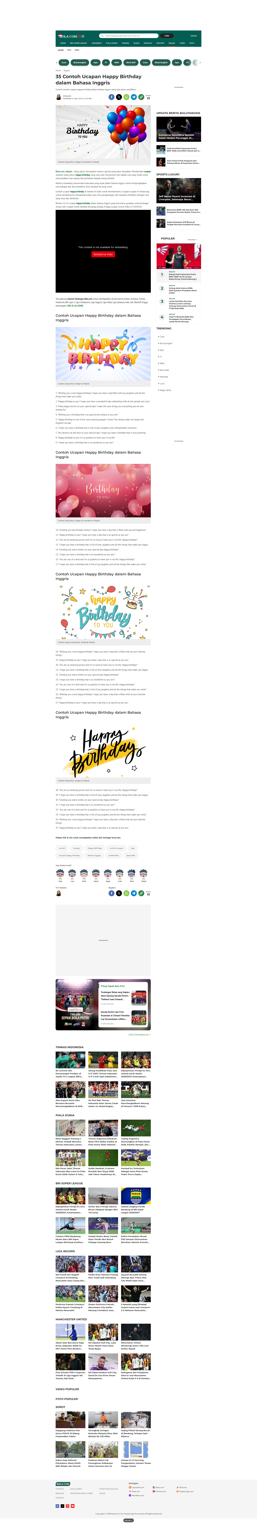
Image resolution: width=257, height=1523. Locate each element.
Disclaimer (76, 1489)
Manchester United (71, 1319)
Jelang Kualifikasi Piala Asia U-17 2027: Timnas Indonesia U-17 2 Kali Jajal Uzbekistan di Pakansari (102, 1073)
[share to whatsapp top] (126, 97)
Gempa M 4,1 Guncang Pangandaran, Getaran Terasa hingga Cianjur (136, 1463)
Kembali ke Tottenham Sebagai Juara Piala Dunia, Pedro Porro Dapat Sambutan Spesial (134, 1171)
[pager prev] (57, 62)
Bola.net (183, 1487)
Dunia (136, 43)
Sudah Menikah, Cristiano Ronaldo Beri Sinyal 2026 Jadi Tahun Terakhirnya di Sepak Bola (101, 1171)
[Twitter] (62, 1506)
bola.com (116, 1514)
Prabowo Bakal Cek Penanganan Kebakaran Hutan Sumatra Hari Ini (100, 1463)
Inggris (125, 43)
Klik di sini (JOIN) (75, 305)
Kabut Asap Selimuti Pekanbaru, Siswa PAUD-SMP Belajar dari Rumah (68, 1463)
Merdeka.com (138, 1495)
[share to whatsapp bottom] (126, 893)
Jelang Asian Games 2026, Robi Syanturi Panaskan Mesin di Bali (183, 290)
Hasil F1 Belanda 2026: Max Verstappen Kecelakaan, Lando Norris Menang (181, 319)
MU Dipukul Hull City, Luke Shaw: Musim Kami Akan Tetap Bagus (102, 1346)
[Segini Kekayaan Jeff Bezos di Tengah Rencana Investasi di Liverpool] (160, 223)
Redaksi (60, 1493)
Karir (102, 1493)
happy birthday (83, 174)
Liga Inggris (65, 1251)
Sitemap (60, 1498)
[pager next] (200, 62)
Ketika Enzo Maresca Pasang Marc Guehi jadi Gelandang (103, 1276)
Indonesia (97, 43)
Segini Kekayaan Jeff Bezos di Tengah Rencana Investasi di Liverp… (184, 223)
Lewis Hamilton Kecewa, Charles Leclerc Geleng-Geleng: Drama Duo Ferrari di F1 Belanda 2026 (182, 304)
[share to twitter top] (119, 97)
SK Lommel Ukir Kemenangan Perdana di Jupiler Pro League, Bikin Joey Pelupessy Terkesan (68, 1073)
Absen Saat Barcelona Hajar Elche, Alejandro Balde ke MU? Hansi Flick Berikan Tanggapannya (70, 1346)
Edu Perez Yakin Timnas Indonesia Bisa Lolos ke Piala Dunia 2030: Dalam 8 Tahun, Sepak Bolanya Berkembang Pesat (70, 1171)
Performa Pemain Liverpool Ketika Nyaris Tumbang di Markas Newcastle (70, 1307)
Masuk (194, 36)
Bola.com (160, 1487)
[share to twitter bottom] (119, 893)
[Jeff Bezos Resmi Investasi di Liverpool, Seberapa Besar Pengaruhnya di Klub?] (178, 190)
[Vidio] (67, 1506)
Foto (191, 43)
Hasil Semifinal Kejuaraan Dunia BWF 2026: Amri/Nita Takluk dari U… (183, 149)
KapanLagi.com (186, 1491)
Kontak (60, 1489)
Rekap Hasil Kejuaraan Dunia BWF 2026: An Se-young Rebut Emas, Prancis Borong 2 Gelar (183, 276)
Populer (168, 238)
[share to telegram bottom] (134, 893)
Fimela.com (161, 1491)
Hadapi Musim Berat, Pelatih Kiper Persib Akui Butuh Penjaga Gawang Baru (102, 1239)
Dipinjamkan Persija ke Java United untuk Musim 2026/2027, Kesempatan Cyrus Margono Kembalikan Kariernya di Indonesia (135, 1073)
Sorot (60, 1407)
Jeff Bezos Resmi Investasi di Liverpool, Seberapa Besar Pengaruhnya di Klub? (177, 198)
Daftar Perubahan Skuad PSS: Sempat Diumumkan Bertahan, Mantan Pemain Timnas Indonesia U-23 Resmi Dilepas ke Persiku (134, 1239)
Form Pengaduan (108, 1489)
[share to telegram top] (134, 97)
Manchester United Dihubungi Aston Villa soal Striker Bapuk (134, 1346)
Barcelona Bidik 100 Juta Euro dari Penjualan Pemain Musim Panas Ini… (184, 211)
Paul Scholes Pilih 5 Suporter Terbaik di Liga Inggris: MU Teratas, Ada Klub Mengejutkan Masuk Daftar (70, 1375)
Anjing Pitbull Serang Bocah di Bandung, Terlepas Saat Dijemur (135, 1433)
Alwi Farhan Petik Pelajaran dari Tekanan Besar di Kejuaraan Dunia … (183, 162)
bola (71, 36)
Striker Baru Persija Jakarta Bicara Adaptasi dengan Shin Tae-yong (103, 1209)
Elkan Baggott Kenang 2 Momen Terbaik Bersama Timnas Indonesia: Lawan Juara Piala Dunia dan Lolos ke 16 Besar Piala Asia (70, 1141)
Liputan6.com (138, 1487)
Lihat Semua (191, 240)
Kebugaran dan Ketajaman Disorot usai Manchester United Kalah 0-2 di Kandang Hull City (136, 1375)
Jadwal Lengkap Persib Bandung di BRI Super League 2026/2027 (133, 1209)
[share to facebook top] (112, 97)
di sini (69, 837)
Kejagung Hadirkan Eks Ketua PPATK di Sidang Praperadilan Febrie (68, 1433)
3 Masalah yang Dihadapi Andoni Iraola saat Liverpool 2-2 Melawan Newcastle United (135, 1307)
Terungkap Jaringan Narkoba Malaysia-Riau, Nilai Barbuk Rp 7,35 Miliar (103, 1433)
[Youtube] (73, 1506)
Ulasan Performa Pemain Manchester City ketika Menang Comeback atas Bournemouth (101, 1307)
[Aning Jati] (59, 97)
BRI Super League (78, 43)
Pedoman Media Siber (81, 1493)
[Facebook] (57, 1506)
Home (63, 43)
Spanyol (148, 43)
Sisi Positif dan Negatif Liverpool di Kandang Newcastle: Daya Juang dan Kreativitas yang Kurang (70, 1277)
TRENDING (163, 328)
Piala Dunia (111, 43)
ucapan (147, 171)
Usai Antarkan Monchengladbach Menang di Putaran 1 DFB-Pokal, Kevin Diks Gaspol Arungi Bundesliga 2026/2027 (135, 1103)
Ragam (172, 43)
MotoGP (160, 43)
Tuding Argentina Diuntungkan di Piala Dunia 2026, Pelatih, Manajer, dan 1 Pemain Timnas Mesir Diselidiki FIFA (135, 1141)
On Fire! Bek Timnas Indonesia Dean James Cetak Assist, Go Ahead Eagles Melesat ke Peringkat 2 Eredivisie (103, 1103)
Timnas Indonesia (70, 1047)
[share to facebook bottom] (112, 893)
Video (182, 43)
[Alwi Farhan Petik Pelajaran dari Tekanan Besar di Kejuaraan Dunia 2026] (160, 162)
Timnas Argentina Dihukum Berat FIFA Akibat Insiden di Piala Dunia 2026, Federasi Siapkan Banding (102, 1141)
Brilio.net (136, 1491)
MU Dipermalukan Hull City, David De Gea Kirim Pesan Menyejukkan (102, 1375)
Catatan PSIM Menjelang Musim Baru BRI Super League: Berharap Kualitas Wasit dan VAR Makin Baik (69, 1239)
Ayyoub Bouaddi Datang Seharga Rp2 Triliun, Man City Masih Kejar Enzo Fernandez (133, 1277)
